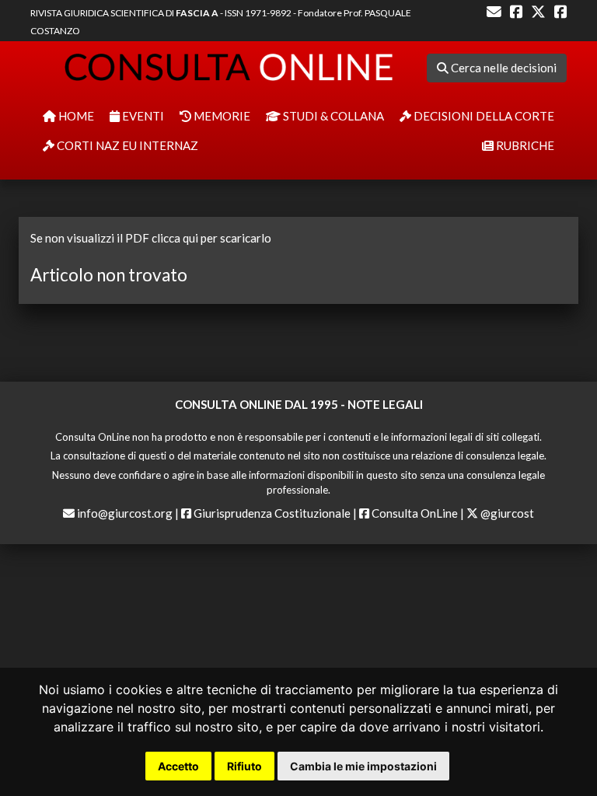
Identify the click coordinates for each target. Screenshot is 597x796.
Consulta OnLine (413, 513)
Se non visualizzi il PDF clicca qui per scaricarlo (150, 238)
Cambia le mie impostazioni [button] (363, 766)
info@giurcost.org (125, 513)
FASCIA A (197, 13)
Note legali (385, 404)
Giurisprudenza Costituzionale (271, 513)
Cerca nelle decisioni (503, 68)
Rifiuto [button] (244, 766)
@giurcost (506, 513)
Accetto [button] (178, 766)
